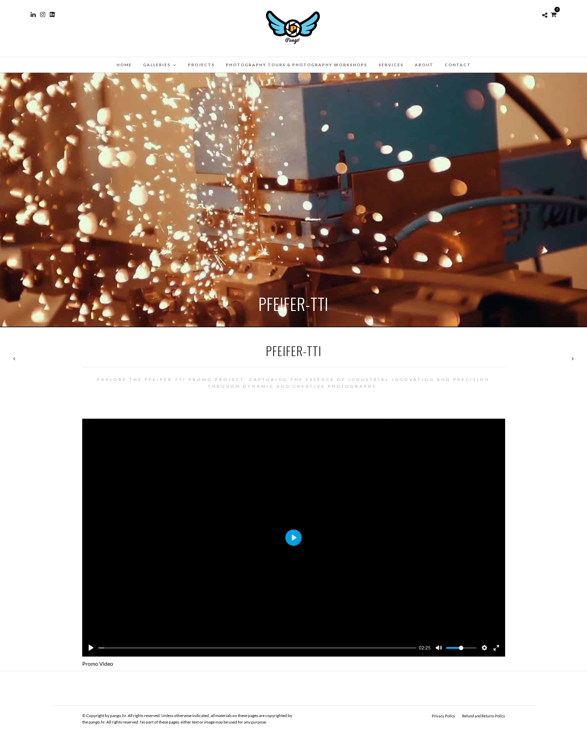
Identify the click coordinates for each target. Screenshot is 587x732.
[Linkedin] (33, 15)
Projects (201, 64)
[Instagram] (42, 15)
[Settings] (484, 647)
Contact (458, 64)
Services (391, 64)
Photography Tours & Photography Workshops (296, 64)
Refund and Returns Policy (483, 716)
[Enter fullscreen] (496, 647)
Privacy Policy (443, 716)
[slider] (257, 648)
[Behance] (52, 15)
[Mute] (438, 647)
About (424, 64)
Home (124, 64)
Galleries (157, 64)
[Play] (91, 647)
